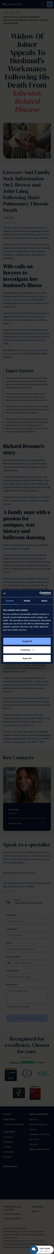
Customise (26, 650)
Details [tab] (27, 600)
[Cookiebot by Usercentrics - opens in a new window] (39, 593)
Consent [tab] (10, 600)
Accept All (27, 641)
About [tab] (44, 600)
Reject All (27, 658)
